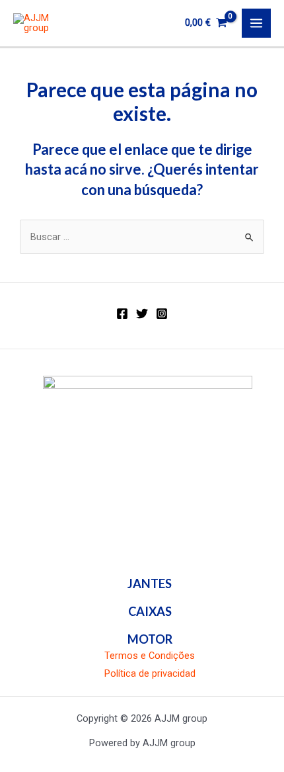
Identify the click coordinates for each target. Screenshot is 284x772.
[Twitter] (142, 314)
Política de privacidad (149, 673)
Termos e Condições (149, 656)
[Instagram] (162, 314)
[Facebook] (122, 314)
